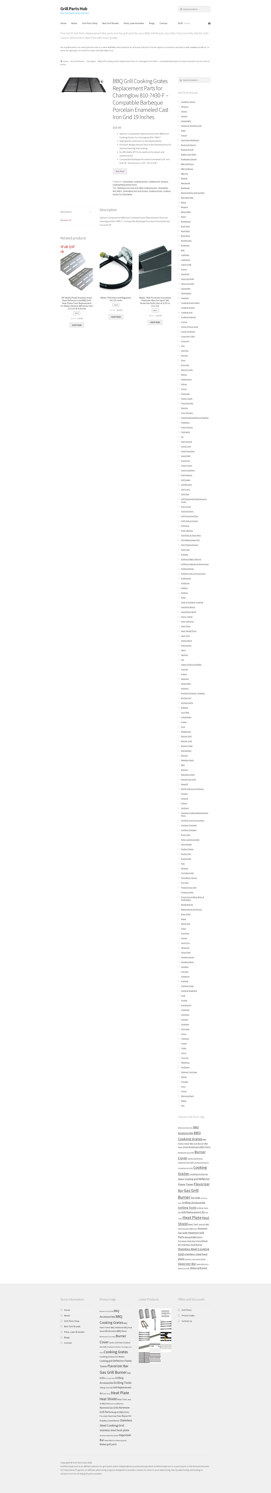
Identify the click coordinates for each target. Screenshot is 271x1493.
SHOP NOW (77, 325)
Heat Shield (108, 1399)
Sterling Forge (187, 986)
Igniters (184, 655)
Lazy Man (185, 712)
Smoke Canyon (187, 957)
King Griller (186, 683)
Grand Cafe (186, 446)
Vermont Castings (189, 1072)
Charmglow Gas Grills (185, 1168)
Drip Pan (184, 350)
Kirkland (184, 688)
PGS (183, 863)
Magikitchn (186, 731)
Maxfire (184, 755)
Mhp (183, 765)
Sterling (184, 981)
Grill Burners (186, 484)
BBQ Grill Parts (187, 164)
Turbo (183, 1048)
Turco (183, 1053)
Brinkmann (186, 221)
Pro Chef (185, 882)
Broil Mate (185, 236)
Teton (183, 1034)
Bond (183, 216)
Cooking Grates (140, 181)
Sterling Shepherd (189, 991)
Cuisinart (185, 341)
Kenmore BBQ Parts (190, 1229)
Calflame (185, 255)
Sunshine (185, 1014)
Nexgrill (184, 784)
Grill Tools (106, 1394)
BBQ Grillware (187, 169)
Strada (184, 1000)
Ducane (184, 355)
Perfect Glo (186, 854)
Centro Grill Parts (195, 1158)
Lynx (183, 727)
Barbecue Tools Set (185, 1128)
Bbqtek (184, 178)
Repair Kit (126, 1415)
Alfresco (184, 106)
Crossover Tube (188, 336)
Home (63, 23)
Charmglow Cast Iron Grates (135, 191)
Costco (184, 322)
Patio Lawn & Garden (190, 839)
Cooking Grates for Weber (112, 1356)
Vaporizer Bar (187, 1264)
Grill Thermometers (189, 545)
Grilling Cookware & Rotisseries (195, 564)
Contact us (187, 1321)
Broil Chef (185, 226)
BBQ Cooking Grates (148, 188)
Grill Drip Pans (187, 511)
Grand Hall (185, 456)
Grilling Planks (187, 569)
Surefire (184, 1019)
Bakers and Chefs (188, 154)
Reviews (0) (65, 220)
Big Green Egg (187, 197)
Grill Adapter (186, 475)
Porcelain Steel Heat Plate (189, 1241)
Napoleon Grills (188, 774)
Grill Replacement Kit (190, 540)
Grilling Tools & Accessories (193, 573)
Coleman (185, 298)
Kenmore (185, 679)
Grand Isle (185, 460)
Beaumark (185, 183)
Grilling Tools (187, 1208)
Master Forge (187, 746)
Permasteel (186, 859)
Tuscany (185, 1058)
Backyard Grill (187, 149)
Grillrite (184, 593)
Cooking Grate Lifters (190, 303)
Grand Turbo (186, 465)
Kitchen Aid (186, 698)
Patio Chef (185, 835)
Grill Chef (185, 494)
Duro (183, 360)
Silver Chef (186, 952)
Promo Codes (188, 1315)
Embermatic (186, 379)
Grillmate (185, 583)
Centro (184, 269)
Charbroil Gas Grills (186, 1162)
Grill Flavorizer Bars (189, 516)
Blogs (152, 23)
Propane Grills (187, 892)
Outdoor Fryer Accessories (192, 820)
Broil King (185, 231)
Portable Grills (187, 873)
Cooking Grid (154, 181)
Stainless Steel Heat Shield (195, 1259)
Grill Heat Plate (110, 1378)
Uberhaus (185, 1062)
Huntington (186, 645)
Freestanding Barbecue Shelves (195, 417)
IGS (182, 660)
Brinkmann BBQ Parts (199, 1147)
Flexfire (184, 408)
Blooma (184, 207)
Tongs (184, 1043)
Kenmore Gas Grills (109, 1407)
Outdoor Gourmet (189, 825)
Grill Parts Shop (89, 23)
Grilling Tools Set (106, 1387)
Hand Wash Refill (188, 612)
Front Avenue (187, 427)
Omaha (184, 793)
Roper (183, 919)
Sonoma (184, 971)
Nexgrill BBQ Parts (193, 1237)
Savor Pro (185, 943)
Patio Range (186, 844)
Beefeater (185, 188)
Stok (183, 995)
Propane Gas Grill (188, 887)
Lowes (184, 722)
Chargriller (185, 288)
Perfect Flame (187, 849)
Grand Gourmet (188, 451)
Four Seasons (187, 413)
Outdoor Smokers (189, 830)
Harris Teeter (187, 617)
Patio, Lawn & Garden (134, 23)
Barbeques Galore (189, 159)
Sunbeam (185, 1010)
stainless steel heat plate (114, 1430)
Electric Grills (187, 370)
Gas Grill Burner (113, 1372)
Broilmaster (186, 240)
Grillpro (184, 588)
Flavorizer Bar (187, 403)
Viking (184, 1077)
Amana (184, 116)
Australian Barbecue (190, 140)
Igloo (183, 650)
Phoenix (184, 868)
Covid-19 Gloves (188, 331)
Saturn (184, 938)
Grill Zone (185, 549)
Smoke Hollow (187, 962)
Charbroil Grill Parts (201, 1163)
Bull (182, 250)
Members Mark (187, 760)
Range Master (187, 904)
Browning (185, 245)
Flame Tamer (187, 398)
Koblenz (184, 707)
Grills (183, 597)
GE (182, 437)
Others (184, 803)
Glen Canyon (186, 441)
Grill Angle (185, 480)
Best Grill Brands (110, 23)
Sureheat (185, 1024)
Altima (184, 111)
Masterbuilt (186, 750)
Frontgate (185, 432)
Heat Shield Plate (188, 631)
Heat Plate (185, 626)
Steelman (185, 976)
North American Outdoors (192, 789)
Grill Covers (186, 506)
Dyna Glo (185, 365)
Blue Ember (186, 212)
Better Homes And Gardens (193, 193)
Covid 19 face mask (189, 327)
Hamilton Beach (188, 607)
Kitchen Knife (187, 703)
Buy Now (120, 171)
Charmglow (91, 61)
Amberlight (186, 121)
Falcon (184, 384)
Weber (183, 1101)
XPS (182, 1105)
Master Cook (186, 741)
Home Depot (186, 640)
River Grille (186, 914)
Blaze (183, 202)
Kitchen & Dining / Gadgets (193, 693)
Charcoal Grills (187, 279)
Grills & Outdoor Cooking (192, 602)
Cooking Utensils (188, 317)
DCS (183, 346)
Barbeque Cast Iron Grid (127, 188)
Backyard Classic (188, 145)
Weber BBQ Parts (202, 1264)
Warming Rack (187, 1096)
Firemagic (185, 394)
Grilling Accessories (193, 1202)
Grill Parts (187, 1310)
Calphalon (185, 260)
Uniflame (185, 1067)
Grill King (185, 526)
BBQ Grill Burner (197, 1143)
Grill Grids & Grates (189, 521)
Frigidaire (185, 422)
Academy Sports (188, 102)
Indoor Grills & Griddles (191, 664)
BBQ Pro (184, 173)
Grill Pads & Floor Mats (191, 535)
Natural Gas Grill (188, 779)
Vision (184, 1091)
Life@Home (186, 717)
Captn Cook (186, 264)
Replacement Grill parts (191, 909)
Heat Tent (185, 636)
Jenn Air (184, 669)
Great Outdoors (188, 470)
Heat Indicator (187, 621)
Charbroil (185, 274)
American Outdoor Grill (191, 125)
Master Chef (186, 736)
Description (66, 211)
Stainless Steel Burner (191, 1244)
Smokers (185, 967)
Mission (184, 770)
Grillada (184, 554)
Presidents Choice (189, 878)
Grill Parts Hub (73, 8)
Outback (185, 808)
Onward (184, 798)
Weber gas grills (184, 1268)
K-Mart (184, 674)
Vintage (184, 1081)
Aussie (184, 135)
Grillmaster (186, 578)
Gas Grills (195, 1197)
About (74, 23)
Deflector (204, 1179)
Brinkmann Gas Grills (186, 1153)
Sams (183, 928)
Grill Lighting (187, 530)
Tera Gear (185, 1029)
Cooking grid (191, 1179)
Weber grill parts (198, 1268)
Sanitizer (185, 933)
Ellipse (184, 374)
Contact (164, 23)
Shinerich (185, 948)
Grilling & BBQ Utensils (191, 559)
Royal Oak (185, 923)
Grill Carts (185, 489)
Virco (183, 1086)
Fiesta (184, 389)
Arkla (183, 130)
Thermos (185, 1038)
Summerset (186, 1005)
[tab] (76, 212)
